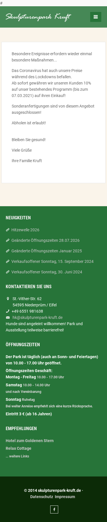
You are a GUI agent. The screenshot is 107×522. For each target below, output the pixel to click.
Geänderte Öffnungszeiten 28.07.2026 (45, 240)
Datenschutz (41, 496)
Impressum (65, 496)
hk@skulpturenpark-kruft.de (37, 317)
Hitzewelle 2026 (25, 230)
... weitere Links (17, 456)
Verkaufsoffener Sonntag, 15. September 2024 (52, 261)
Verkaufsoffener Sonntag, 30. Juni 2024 (46, 272)
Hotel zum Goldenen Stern (30, 440)
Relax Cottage (18, 448)
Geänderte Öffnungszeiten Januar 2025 (46, 251)
